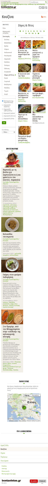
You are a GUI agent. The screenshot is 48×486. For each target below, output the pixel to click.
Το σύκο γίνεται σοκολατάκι (10, 3)
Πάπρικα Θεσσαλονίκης (8, 369)
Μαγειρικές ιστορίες (6, 32)
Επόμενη (35, 33)
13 (44, 31)
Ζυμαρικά (7, 72)
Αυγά (6, 94)
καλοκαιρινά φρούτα (10, 207)
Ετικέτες (4, 466)
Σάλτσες (7, 69)
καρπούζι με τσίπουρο (10, 210)
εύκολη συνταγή (14, 305)
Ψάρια (6, 49)
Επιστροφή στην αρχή (8, 473)
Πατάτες (7, 88)
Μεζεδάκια (7, 43)
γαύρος (5, 302)
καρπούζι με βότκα (9, 208)
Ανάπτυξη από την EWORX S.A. (34, 481)
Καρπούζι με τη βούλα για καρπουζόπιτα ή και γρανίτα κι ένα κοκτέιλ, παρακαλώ (12, 174)
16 (32, 33)
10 (34, 31)
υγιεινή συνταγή (8, 307)
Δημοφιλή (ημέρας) (7, 105)
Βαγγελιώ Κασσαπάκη (36, 59)
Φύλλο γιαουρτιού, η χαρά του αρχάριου (37, 53)
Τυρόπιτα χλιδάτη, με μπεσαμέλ (36, 76)
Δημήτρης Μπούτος (24, 59)
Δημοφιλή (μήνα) (9, 113)
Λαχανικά (7, 59)
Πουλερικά (7, 56)
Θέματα (5, 184)
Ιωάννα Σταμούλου (10, 364)
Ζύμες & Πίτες (9, 75)
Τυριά (6, 91)
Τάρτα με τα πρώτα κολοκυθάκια (23, 116)
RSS (44, 17)
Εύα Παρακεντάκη (38, 98)
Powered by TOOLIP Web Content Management (42, 481)
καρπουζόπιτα (8, 213)
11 (37, 31)
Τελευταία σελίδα (38, 33)
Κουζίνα (5, 241)
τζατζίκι (15, 370)
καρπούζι (6, 205)
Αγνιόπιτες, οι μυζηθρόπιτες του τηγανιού (23, 95)
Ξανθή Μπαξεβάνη (24, 78)
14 (26, 33)
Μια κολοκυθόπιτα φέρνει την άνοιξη (37, 117)
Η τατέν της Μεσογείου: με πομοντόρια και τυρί (24, 53)
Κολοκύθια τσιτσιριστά (8, 235)
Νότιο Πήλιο (7, 363)
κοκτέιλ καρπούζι (8, 211)
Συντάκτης (5, 129)
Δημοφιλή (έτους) (9, 116)
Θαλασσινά (8, 52)
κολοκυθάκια (14, 255)
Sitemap (4, 468)
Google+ (46, 7)
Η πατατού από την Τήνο (24, 75)
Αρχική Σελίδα (4, 445)
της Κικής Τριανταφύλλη (11, 182)
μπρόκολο (6, 304)
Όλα (4, 28)
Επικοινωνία (5, 471)
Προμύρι (18, 362)
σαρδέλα (12, 302)
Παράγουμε (4, 457)
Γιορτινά (7, 81)
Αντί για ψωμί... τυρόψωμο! (38, 94)
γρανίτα (17, 211)
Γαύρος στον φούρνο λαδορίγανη (12, 275)
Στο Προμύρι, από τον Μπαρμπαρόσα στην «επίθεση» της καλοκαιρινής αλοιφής (23, 5)
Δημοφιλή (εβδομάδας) (8, 109)
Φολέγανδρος (7, 215)
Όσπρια (6, 65)
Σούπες (6, 40)
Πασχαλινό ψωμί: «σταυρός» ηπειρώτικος (24, 138)
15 (29, 33)
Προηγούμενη (23, 31)
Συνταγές (6, 36)
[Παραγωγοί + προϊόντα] (24, 421)
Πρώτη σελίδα (20, 31)
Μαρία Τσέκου (37, 80)
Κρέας (6, 46)
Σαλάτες (7, 62)
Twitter (40, 7)
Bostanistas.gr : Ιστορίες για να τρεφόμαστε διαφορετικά (8, 7)
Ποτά (6, 78)
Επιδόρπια (7, 84)
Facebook (43, 7)
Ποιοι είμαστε (4, 460)
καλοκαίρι (13, 205)
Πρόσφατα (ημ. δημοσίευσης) (9, 101)
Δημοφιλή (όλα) (9, 118)
